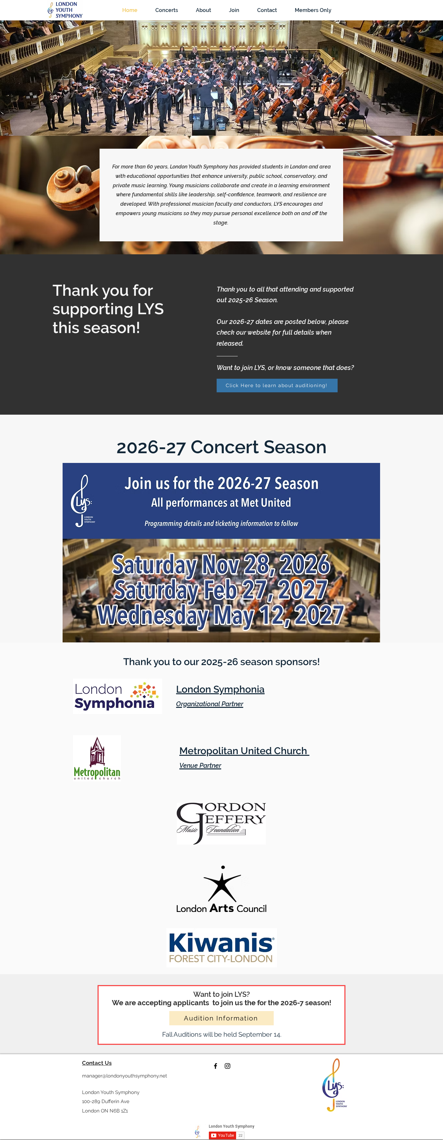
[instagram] (227, 1066)
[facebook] (215, 1066)
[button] (166, 10)
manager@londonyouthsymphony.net (124, 1076)
